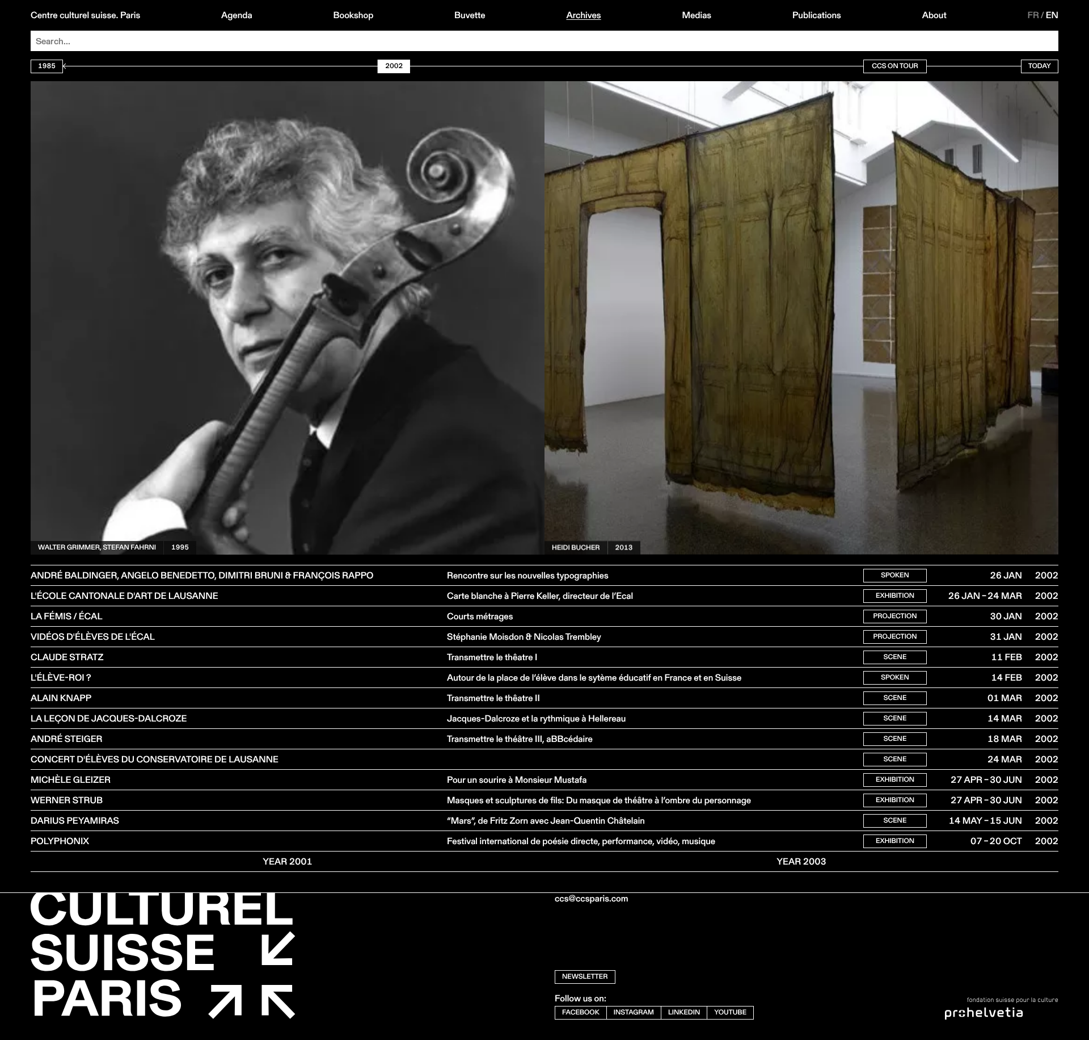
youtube (730, 1012)
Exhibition (895, 596)
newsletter (585, 977)
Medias (696, 15)
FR (1034, 15)
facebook (581, 1012)
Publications (816, 15)
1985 (47, 66)
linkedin (684, 1012)
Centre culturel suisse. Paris (85, 15)
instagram (634, 1012)
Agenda (236, 15)
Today (1039, 66)
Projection (895, 616)
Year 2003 (801, 861)
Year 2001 (288, 861)
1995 (180, 527)
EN (1052, 15)
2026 (668, 94)
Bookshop (353, 15)
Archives (583, 15)
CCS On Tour (895, 66)
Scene (895, 657)
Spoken (895, 575)
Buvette (470, 15)
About (934, 15)
